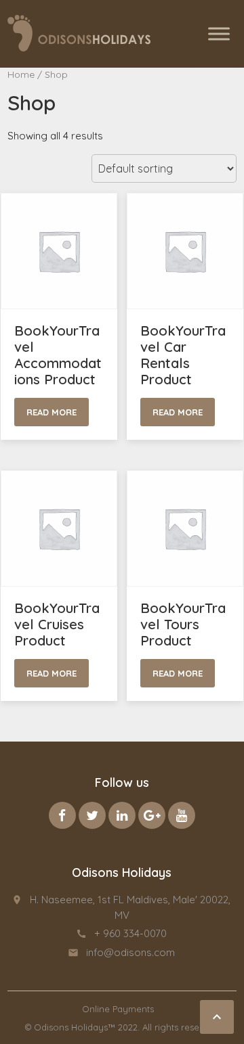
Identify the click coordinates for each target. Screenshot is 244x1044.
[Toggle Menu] (219, 33)
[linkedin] (122, 815)
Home (21, 74)
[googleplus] (151, 815)
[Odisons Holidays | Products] (79, 33)
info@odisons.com (130, 952)
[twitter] (92, 815)
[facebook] (62, 815)
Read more (51, 412)
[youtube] (181, 815)
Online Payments (118, 1008)
